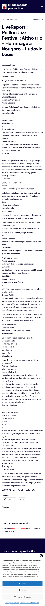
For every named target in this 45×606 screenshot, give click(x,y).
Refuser (22, 590)
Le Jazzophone (9, 19)
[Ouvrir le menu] (41, 6)
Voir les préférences (22, 597)
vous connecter (19, 528)
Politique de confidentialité (29, 603)
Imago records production (17, 6)
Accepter (22, 583)
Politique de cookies (12, 603)
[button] (41, 556)
